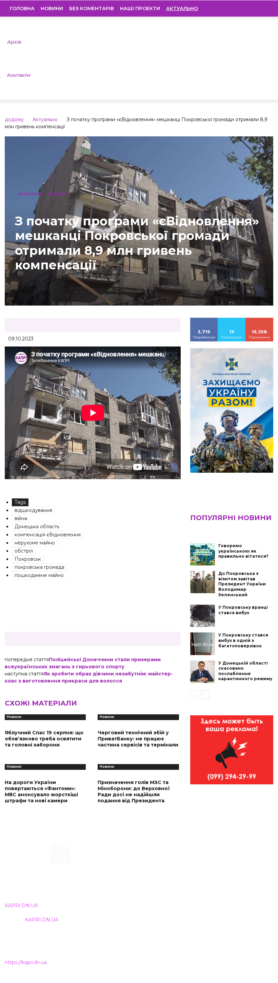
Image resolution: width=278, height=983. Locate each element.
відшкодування (33, 510)
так (204, 320)
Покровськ (28, 559)
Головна (22, 8)
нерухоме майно (35, 543)
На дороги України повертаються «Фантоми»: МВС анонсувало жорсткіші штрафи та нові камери (41, 791)
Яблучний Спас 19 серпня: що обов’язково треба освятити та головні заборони (44, 739)
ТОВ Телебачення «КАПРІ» (125, 876)
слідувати (232, 320)
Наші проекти (140, 8)
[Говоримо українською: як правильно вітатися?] (202, 554)
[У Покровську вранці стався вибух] (202, 616)
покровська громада (39, 567)
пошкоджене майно (39, 575)
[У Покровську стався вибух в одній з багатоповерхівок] (202, 643)
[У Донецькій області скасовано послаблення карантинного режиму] (202, 672)
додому (14, 119)
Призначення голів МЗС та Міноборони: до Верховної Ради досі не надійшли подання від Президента (134, 791)
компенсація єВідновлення (48, 535)
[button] (263, 8)
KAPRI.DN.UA (21, 905)
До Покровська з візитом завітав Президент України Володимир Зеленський (242, 584)
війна (21, 518)
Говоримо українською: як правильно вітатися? (243, 551)
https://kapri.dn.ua (26, 962)
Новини (52, 8)
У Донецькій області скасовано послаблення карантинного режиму (245, 671)
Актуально (45, 119)
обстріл (24, 551)
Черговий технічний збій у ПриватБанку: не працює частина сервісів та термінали (138, 739)
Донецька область (37, 526)
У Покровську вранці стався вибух (243, 610)
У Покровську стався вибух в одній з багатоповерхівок (243, 640)
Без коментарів (91, 8)
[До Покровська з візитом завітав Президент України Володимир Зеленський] (202, 582)
